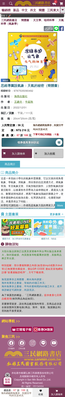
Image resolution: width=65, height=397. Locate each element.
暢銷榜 (6, 10)
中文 (25, 10)
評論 (50, 28)
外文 (33, 10)
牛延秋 (29, 102)
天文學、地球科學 (43, 20)
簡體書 (25, 20)
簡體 (42, 10)
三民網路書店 (9, 20)
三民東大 (53, 10)
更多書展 (55, 214)
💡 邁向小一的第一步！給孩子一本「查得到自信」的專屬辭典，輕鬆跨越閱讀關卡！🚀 (4, 15)
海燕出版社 (21, 96)
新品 (16, 10)
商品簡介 (10, 164)
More (60, 205)
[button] (62, 229)
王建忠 (18, 102)
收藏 (40, 394)
